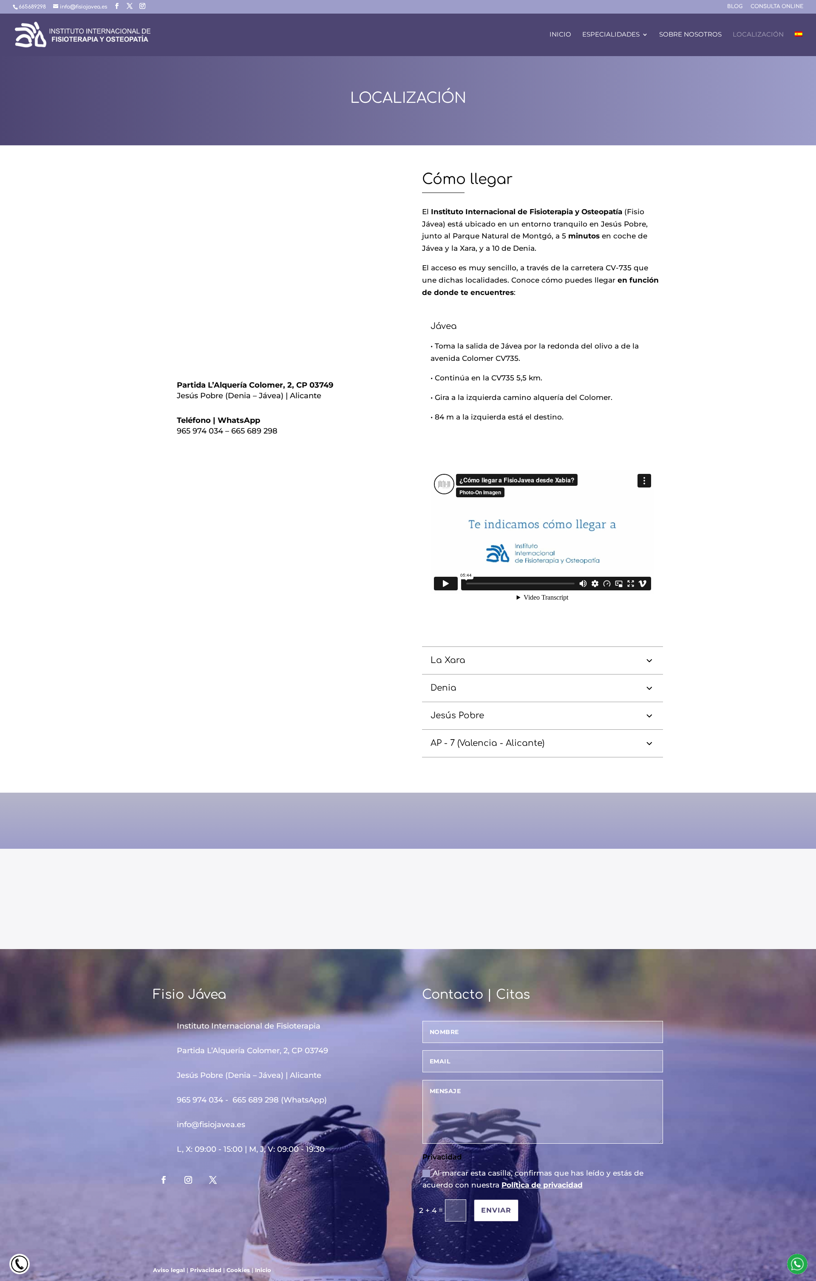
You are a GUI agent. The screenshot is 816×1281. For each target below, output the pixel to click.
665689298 (32, 7)
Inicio (560, 34)
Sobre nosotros (690, 34)
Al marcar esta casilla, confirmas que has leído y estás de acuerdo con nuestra (532, 1179)
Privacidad (205, 1270)
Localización (758, 34)
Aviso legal (169, 1270)
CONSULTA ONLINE (777, 6)
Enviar (496, 1210)
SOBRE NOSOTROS (408, 897)
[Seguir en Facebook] (163, 1179)
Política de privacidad (542, 1185)
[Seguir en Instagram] (188, 1179)
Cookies (238, 1270)
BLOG (734, 6)
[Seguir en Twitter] (213, 1179)
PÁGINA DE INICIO (229, 897)
